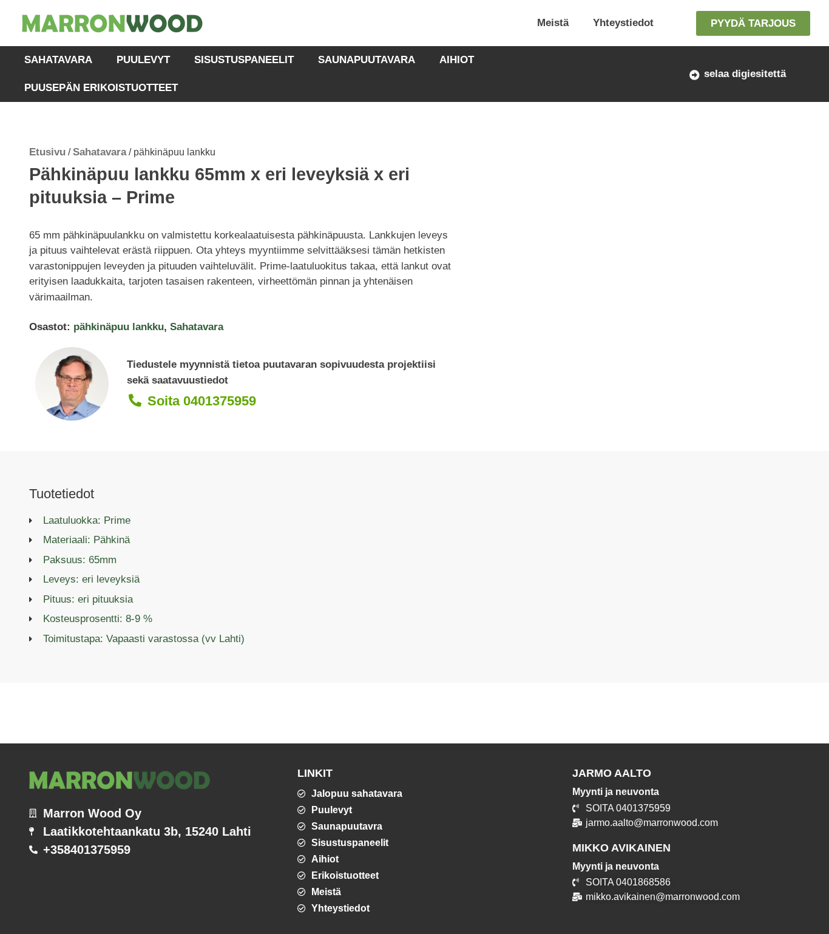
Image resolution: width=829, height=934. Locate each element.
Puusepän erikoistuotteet (101, 87)
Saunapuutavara (366, 60)
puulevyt (143, 60)
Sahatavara (58, 60)
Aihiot (456, 60)
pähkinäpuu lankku (118, 327)
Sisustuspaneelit (244, 60)
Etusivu (47, 152)
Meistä (553, 23)
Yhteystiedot (623, 23)
